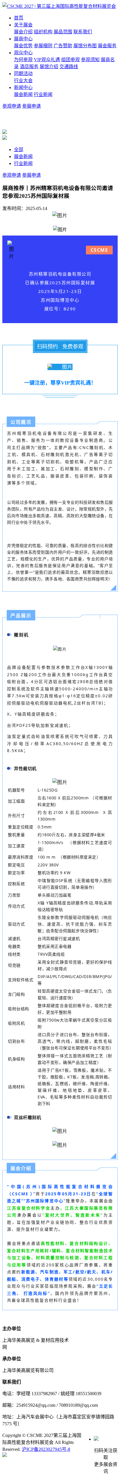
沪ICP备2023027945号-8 (46, 1449)
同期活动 (23, 73)
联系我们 (82, 31)
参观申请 (11, 106)
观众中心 (23, 52)
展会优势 (23, 45)
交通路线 (68, 66)
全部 (18, 149)
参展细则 (43, 45)
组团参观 (70, 59)
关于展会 (23, 24)
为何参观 (23, 59)
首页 (18, 17)
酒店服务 (29, 66)
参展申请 (31, 106)
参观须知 (90, 59)
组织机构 (43, 31)
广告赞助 (63, 45)
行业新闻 (43, 94)
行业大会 (23, 80)
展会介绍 (23, 31)
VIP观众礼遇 (47, 59)
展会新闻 (23, 94)
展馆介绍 (49, 66)
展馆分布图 (85, 45)
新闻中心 (23, 87)
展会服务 (107, 45)
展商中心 (23, 38)
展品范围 (63, 31)
